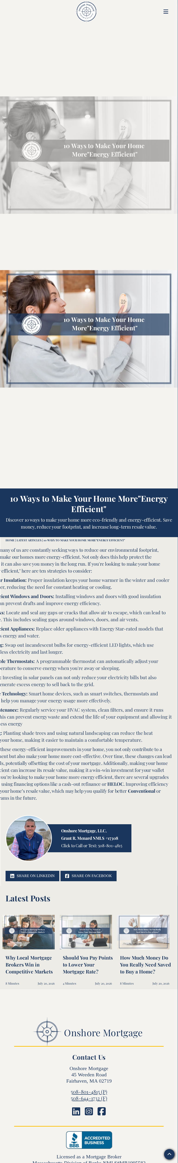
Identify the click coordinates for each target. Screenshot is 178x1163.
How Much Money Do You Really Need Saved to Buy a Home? (145, 964)
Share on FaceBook (88, 876)
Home (10, 540)
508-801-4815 (110, 845)
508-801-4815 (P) (89, 1091)
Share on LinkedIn (32, 876)
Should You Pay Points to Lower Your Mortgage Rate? (88, 964)
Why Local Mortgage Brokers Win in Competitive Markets (29, 964)
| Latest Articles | (29, 540)
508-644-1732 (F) (89, 1098)
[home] (80, 12)
